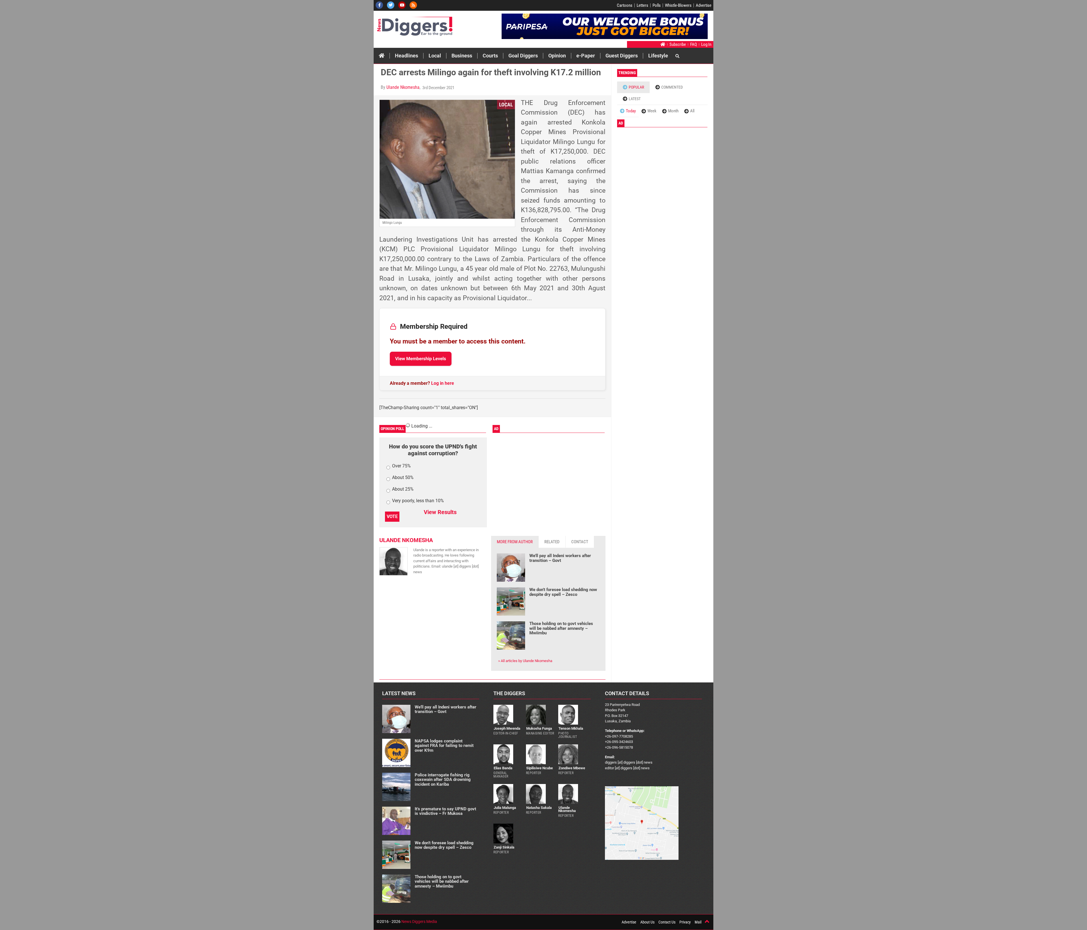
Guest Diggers (621, 56)
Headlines (406, 56)
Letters (642, 5)
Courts (490, 56)
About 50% (403, 477)
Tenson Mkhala (571, 728)
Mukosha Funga (539, 728)
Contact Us (666, 922)
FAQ (693, 44)
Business (462, 56)
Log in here (442, 383)
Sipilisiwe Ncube (539, 768)
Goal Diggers (523, 56)
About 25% (403, 489)
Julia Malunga (505, 808)
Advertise (703, 5)
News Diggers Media (419, 921)
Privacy (685, 922)
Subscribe (677, 44)
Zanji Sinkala (504, 847)
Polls (656, 5)
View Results (440, 512)
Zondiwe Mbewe (572, 768)
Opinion (557, 56)
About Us (647, 922)
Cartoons (624, 5)
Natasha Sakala (539, 808)
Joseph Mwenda (507, 728)
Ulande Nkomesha (403, 87)
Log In (706, 44)
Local (435, 56)
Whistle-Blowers (678, 5)
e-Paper (585, 56)
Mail (698, 922)
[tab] (515, 542)
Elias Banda (503, 768)
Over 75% (401, 466)
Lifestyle (658, 56)
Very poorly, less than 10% (418, 501)
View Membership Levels (420, 358)
